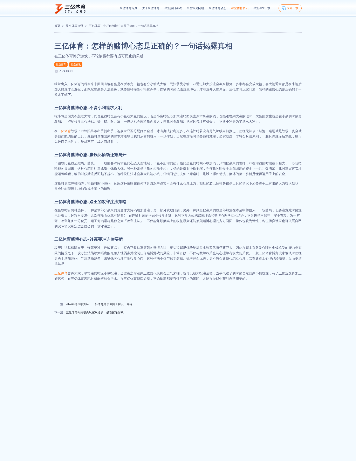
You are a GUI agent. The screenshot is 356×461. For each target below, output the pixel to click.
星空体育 (61, 64)
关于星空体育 (150, 8)
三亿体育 (64, 131)
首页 (57, 25)
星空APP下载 (261, 8)
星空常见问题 (195, 8)
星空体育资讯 (239, 8)
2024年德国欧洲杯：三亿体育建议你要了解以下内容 (99, 304)
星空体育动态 (217, 8)
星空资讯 (76, 64)
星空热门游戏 (173, 8)
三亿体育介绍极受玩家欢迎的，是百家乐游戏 (95, 312)
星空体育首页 (128, 8)
